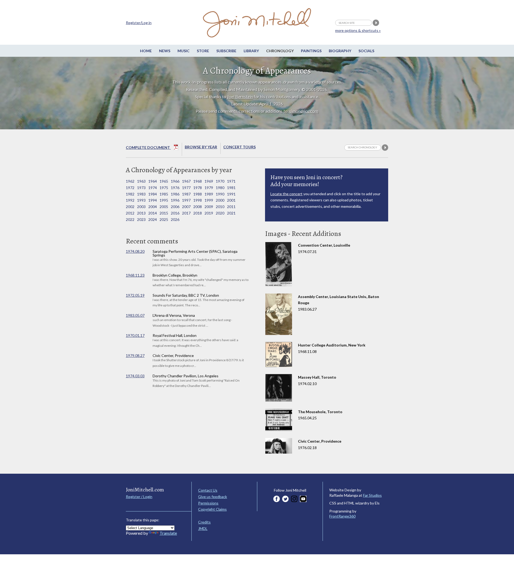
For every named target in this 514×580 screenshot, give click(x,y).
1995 (164, 200)
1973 (141, 187)
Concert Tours (239, 147)
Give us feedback (212, 496)
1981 (231, 187)
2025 (164, 219)
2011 (231, 206)
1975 (164, 187)
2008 (197, 206)
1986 (175, 194)
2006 (175, 206)
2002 (130, 206)
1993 (141, 200)
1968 (197, 181)
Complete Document (148, 147)
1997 (186, 200)
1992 (130, 200)
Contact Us (207, 490)
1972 (130, 187)
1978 (197, 187)
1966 (175, 181)
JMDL (202, 528)
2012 (130, 213)
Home (146, 50)
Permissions (208, 503)
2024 (152, 219)
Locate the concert (286, 193)
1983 (141, 194)
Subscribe (226, 50)
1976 (175, 187)
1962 (130, 181)
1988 (197, 194)
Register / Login (139, 496)
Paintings (311, 50)
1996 (175, 200)
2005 (164, 206)
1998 (197, 200)
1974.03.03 (135, 376)
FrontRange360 (342, 516)
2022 (130, 219)
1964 (152, 181)
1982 (130, 194)
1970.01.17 (135, 335)
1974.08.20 (135, 251)
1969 (209, 181)
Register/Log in (139, 22)
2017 (186, 213)
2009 (209, 206)
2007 (186, 206)
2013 (141, 213)
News (164, 50)
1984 (152, 194)
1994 (152, 200)
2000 (220, 200)
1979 (209, 187)
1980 (220, 187)
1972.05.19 (135, 295)
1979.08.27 (135, 355)
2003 (141, 206)
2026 (175, 219)
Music (183, 50)
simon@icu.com (303, 111)
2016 (175, 213)
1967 (186, 181)
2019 (209, 213)
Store (203, 50)
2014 (152, 213)
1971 (231, 181)
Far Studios (372, 495)
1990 (220, 194)
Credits (204, 522)
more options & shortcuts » (358, 30)
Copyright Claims (212, 509)
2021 (231, 213)
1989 (209, 194)
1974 (152, 187)
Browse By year (201, 147)
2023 (141, 219)
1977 (186, 187)
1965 (164, 181)
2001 (231, 200)
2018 (197, 213)
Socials (366, 50)
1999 (209, 200)
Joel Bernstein (240, 96)
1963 (141, 181)
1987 (186, 194)
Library (251, 50)
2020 (220, 213)
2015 (164, 213)
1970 (220, 181)
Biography (340, 50)
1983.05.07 (135, 315)
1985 (164, 194)
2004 (152, 206)
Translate (168, 533)
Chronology (280, 50)
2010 (220, 206)
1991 (231, 194)
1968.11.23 (135, 275)
